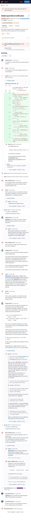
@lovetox (16, 279)
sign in (19, 169)
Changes (17, 25)
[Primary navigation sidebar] (2, 5)
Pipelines (11, 25)
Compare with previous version (12, 213)
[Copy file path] (17, 83)
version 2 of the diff (21, 165)
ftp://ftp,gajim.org (22, 325)
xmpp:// (18, 329)
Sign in (21, 1)
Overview (4, 25)
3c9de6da (8, 426)
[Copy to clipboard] (27, 150)
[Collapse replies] (5, 80)
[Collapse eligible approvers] (28, 38)
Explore (6, 1)
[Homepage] (2, 2)
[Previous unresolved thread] (14, 23)
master (4, 20)
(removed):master (25, 18)
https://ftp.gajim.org (18, 323)
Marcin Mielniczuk (21, 481)
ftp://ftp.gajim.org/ (14, 359)
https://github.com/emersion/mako (16, 418)
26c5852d (8, 211)
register (14, 169)
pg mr (19, 457)
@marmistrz (8, 276)
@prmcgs (7, 219)
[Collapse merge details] (28, 44)
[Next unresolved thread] (16, 23)
